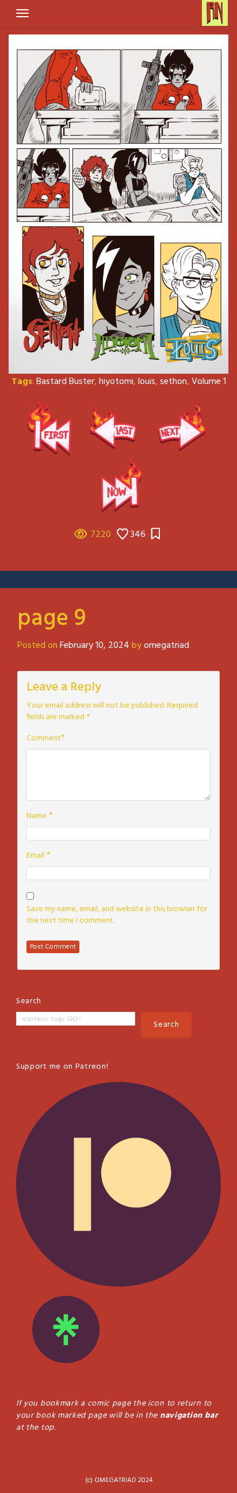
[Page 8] (117, 427)
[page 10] (184, 427)
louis (146, 381)
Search (28, 1001)
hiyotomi (116, 381)
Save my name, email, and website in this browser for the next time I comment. (116, 915)
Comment (43, 738)
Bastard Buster (65, 381)
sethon (173, 381)
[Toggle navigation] (22, 13)
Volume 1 (209, 381)
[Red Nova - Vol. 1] (53, 427)
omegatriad (166, 645)
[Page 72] (118, 484)
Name (36, 816)
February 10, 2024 (94, 645)
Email (35, 856)
